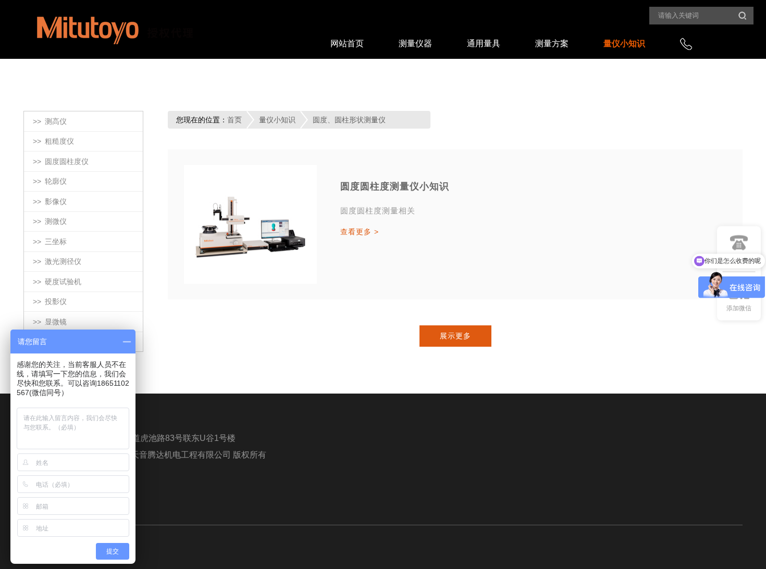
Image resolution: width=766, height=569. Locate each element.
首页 (234, 120)
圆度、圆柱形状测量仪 (349, 120)
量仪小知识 (624, 43)
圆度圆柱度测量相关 (377, 210)
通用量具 (483, 43)
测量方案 (552, 43)
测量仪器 (415, 43)
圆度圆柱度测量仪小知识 (394, 186)
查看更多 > (359, 231)
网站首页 (347, 43)
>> (50, 121)
